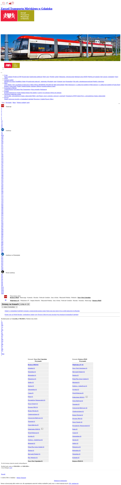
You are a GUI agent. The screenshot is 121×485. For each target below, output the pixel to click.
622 (2, 249)
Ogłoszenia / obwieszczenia (66, 76)
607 (2, 245)
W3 (2, 260)
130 (2, 165)
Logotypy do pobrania (43, 92)
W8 (2, 268)
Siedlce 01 (31, 382)
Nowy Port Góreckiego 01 (79, 368)
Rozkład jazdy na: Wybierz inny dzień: (19, 337)
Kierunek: (37, 359)
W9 (2, 269)
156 (2, 181)
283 (2, 233)
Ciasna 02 (75, 433)
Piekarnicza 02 (76, 447)
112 (2, 146)
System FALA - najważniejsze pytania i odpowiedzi (90, 96)
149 (2, 177)
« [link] (1, 320)
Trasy (3, 102)
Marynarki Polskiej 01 (34, 454)
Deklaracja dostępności (60, 480)
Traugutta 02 (75, 404)
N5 (2, 280)
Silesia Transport (21, 477)
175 (2, 197)
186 (2, 207)
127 (2, 164)
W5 (2, 263)
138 (2, 172)
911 (2, 252)
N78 (2, 292)
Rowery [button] (6, 97)
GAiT (10, 467)
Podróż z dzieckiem (98, 81)
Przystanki (9, 102)
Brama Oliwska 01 (33, 411)
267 (2, 228)
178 (2, 201)
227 (2, 220)
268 (2, 229)
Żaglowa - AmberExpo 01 (79, 386)
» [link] (1, 355)
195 (2, 210)
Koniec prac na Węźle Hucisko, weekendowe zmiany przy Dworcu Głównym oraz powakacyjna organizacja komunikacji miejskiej (41, 314)
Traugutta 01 (31, 421)
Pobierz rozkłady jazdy (23, 102)
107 (2, 140)
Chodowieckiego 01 (33, 414)
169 (2, 193)
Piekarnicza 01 (32, 379)
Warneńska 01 (32, 372)
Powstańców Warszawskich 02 (81, 425)
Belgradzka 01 (32, 375)
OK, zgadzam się (73, 483)
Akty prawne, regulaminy (107, 76)
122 (2, 157)
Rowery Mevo (49, 99)
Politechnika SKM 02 (34, 429)
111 (2, 145)
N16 (2, 288)
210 (2, 215)
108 (2, 142)
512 (2, 241)
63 (2, 127)
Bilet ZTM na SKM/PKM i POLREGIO (42, 84)
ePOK (6, 78)
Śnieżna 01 (31, 450)
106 (2, 138)
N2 (2, 276)
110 (2, 143)
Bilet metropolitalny (59, 84)
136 (2, 170)
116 (2, 151)
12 (2, 124)
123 (2, 159)
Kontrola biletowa (47, 86)
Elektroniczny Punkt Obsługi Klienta (19, 92)
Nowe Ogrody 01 (33, 404)
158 (2, 185)
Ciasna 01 (30, 393)
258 (2, 225)
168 (2, 191)
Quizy (116, 76)
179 (2, 202)
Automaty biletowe (36, 86)
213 (2, 218)
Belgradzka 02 (76, 450)
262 (2, 226)
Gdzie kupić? (13, 86)
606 (2, 244)
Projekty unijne (54, 76)
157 (2, 183)
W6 (2, 264)
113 (2, 148)
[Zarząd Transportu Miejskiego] (12, 67)
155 (2, 180)
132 (2, 169)
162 (2, 186)
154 (2, 178)
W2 (2, 258)
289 (2, 234)
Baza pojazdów (35, 89)
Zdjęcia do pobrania (55, 92)
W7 (2, 266)
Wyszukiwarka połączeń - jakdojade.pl (37, 81)
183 (2, 204)
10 (2, 121)
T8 (2, 134)
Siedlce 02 (75, 443)
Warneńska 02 (76, 454)
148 (2, 175)
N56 (2, 290)
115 (2, 149)
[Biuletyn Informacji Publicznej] (10, 4)
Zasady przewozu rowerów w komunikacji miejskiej (19, 99)
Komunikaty (69, 81)
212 (2, 217)
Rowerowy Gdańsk (39, 99)
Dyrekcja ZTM (17, 76)
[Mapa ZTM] (13, 4)
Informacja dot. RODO (81, 76)
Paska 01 (30, 396)
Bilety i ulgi (35, 96)
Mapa (14, 102)
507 (2, 239)
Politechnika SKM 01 (78, 397)
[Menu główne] (1, 72)
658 (2, 250)
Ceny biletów (8, 84)
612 (2, 247)
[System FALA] (7, 4)
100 (2, 137)
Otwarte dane (25, 76)
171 (2, 194)
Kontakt (6, 92)
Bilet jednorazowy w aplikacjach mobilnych (77, 84)
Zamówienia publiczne (35, 76)
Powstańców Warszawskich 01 (36, 400)
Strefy (54, 86)
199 (2, 212)
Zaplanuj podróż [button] (8, 80)
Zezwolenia (16, 89)
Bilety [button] (6, 83)
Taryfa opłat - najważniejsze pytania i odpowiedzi (18, 96)
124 (2, 161)
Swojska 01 (31, 436)
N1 (2, 274)
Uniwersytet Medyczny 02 (79, 408)
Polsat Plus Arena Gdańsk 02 (36, 447)
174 (2, 196)
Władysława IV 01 (77, 364)
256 (2, 223)
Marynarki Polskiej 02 (78, 372)
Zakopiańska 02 (76, 436)
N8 (2, 284)
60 (2, 126)
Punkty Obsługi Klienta (23, 86)
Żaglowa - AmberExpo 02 (35, 440)
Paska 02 (74, 429)
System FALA (26, 84)
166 (2, 188)
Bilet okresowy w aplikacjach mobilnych (101, 84)
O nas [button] (6, 75)
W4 (2, 261)
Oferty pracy (46, 76)
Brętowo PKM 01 (33, 364)
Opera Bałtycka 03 (33, 425)
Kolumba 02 (75, 457)
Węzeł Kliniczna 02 (77, 393)
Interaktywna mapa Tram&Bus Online (15, 81)
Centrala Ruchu (8, 89)
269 (2, 231)
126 (2, 162)
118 (2, 154)
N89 (2, 293)
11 (1, 122)
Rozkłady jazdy (52, 81)
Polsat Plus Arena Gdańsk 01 (80, 379)
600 (2, 242)
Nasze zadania (8, 76)
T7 (2, 132)
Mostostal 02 (31, 443)
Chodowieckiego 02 (78, 411)
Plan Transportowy (25, 89)
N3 (2, 277)
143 (2, 173)
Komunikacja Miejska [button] (10, 88)
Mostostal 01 (76, 382)
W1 (2, 256)
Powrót (3, 474)
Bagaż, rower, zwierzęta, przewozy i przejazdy (52, 96)
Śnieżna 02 (75, 375)
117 (2, 153)
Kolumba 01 (31, 368)
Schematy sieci (61, 81)
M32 (2, 135)
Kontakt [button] (6, 91)
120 (2, 156)
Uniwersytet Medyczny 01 (35, 418)
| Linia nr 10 (15, 304)
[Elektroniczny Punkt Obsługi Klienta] (3, 4)
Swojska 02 (75, 389)
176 (2, 199)
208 (2, 213)
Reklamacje (43, 89)
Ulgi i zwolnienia (17, 84)
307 (2, 237)
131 (2, 167)
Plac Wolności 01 (33, 457)
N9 (2, 285)
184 (2, 205)
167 (2, 189)
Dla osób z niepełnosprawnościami (83, 81)
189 (2, 209)
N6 (2, 282)
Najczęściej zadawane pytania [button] (12, 94)
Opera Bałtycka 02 (77, 401)
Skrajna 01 (31, 386)
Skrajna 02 (75, 440)
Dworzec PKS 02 (77, 418)
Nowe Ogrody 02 (77, 422)
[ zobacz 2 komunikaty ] (9, 307)
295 (2, 236)
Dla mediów (33, 92)
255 (2, 221)
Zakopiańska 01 (32, 389)
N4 (2, 279)
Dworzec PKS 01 (33, 407)
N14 (2, 287)
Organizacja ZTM (71, 96)
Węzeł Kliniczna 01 (33, 433)
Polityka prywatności (94, 76)
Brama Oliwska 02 (77, 415)
